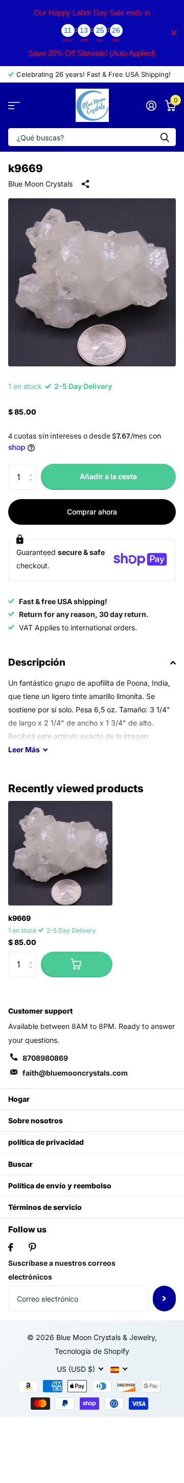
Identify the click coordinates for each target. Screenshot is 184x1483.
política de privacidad (46, 1142)
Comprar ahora (92, 511)
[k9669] (60, 853)
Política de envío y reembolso (59, 1185)
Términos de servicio (45, 1207)
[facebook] (10, 1247)
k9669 (19, 918)
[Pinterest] (32, 1247)
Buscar (20, 1164)
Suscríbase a (164, 1298)
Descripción (36, 662)
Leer (24, 749)
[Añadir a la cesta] (76, 964)
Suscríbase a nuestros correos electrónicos (62, 1270)
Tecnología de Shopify (92, 1351)
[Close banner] (174, 33)
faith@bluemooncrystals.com (75, 1072)
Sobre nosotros (35, 1120)
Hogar (19, 1099)
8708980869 (45, 1058)
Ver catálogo (14, 105)
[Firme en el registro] (151, 105)
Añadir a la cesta (108, 476)
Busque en (164, 137)
